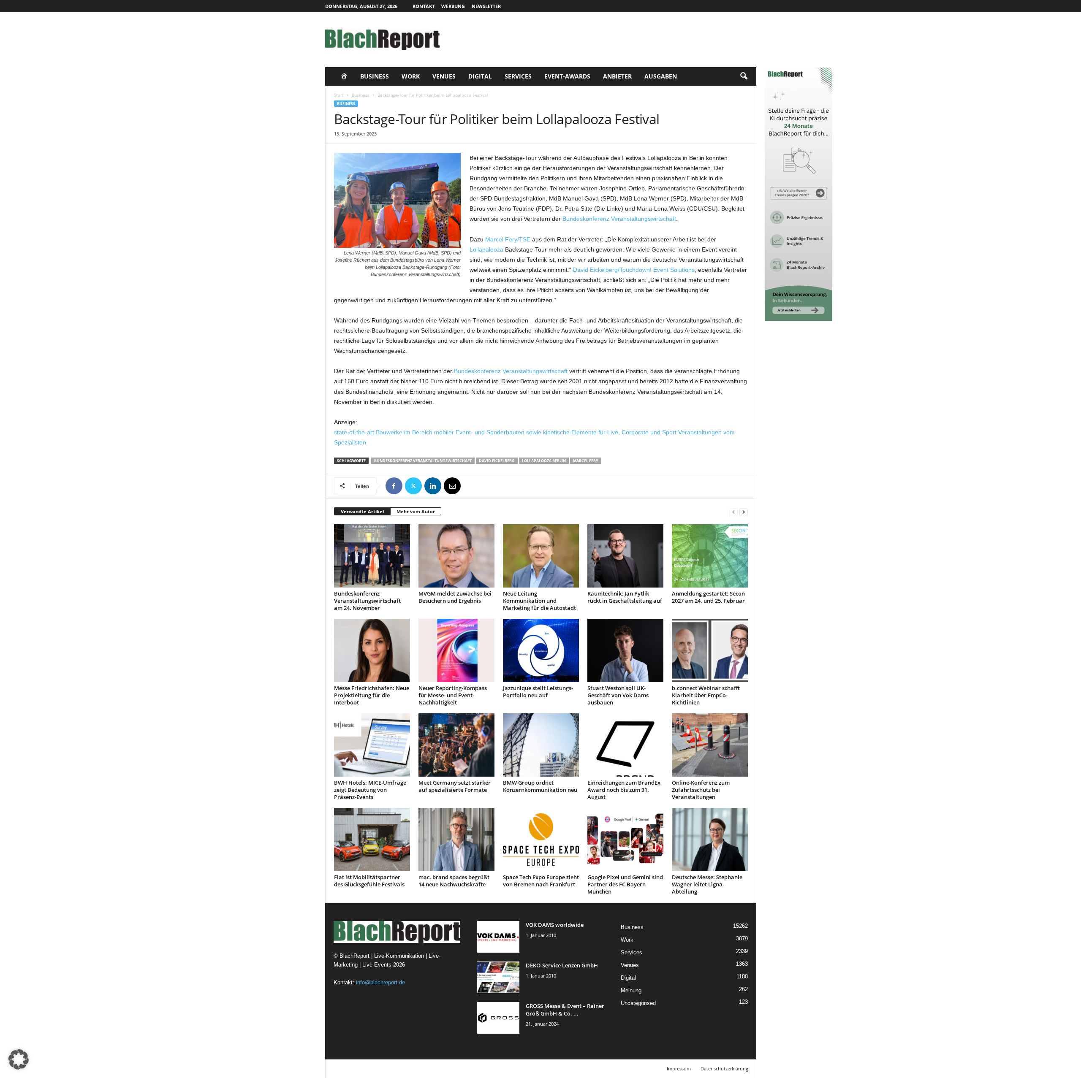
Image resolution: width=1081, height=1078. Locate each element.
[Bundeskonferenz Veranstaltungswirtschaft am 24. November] (372, 556)
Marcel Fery (585, 460)
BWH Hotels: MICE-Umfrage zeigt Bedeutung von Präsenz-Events (370, 790)
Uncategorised (638, 1003)
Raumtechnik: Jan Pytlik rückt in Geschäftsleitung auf (624, 597)
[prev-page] (733, 511)
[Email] (452, 485)
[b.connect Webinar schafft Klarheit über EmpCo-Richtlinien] (710, 650)
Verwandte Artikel (362, 511)
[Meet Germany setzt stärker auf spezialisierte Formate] (456, 745)
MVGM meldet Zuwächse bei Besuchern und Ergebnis (455, 597)
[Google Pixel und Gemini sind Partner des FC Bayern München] (625, 839)
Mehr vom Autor (416, 511)
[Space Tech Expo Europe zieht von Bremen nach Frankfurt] (541, 839)
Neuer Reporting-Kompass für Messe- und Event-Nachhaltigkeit (452, 695)
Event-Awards (567, 76)
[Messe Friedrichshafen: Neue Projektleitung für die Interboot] (372, 650)
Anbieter (617, 76)
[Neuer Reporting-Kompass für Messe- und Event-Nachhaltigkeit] (456, 650)
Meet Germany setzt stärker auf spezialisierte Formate (454, 786)
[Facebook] (394, 485)
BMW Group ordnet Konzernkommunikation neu (540, 786)
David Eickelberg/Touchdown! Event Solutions (634, 269)
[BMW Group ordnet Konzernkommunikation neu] (541, 745)
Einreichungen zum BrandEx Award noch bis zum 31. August (623, 790)
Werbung (453, 6)
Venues (444, 76)
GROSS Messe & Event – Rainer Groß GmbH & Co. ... (565, 1009)
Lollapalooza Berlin (544, 460)
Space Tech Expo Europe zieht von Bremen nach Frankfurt (541, 880)
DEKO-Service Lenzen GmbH (562, 965)
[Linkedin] (432, 485)
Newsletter (486, 6)
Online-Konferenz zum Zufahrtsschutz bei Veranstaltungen (701, 790)
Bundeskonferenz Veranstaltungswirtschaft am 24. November (367, 601)
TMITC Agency (404, 1068)
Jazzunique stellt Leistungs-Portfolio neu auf (538, 691)
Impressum (679, 1068)
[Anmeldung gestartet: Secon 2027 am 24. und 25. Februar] (710, 556)
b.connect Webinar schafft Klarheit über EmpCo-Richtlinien (706, 695)
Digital (480, 76)
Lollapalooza (486, 249)
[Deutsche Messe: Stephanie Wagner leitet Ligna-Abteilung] (710, 839)
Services (518, 76)
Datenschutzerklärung (724, 1068)
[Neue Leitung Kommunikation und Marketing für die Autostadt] (541, 556)
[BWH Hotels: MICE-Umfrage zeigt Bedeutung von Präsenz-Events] (372, 745)
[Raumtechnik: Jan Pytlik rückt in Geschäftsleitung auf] (625, 556)
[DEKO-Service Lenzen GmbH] (498, 977)
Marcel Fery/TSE (507, 239)
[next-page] (743, 511)
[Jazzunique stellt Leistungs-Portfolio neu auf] (541, 650)
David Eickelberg (497, 460)
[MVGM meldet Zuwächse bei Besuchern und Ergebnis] (456, 556)
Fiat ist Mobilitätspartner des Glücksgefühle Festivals (369, 880)
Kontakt (424, 6)
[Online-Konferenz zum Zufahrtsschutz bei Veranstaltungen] (710, 745)
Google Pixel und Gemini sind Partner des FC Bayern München (625, 884)
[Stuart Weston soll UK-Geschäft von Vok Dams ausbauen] (625, 650)
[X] (413, 485)
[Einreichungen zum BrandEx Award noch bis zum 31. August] (625, 745)
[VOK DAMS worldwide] (498, 937)
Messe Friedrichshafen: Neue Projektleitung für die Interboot (371, 695)
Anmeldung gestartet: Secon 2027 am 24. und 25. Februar (708, 597)
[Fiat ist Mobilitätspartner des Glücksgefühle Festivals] (372, 839)
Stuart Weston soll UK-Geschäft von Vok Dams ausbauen (618, 695)
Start (339, 95)
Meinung (631, 990)
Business (374, 76)
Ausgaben (660, 76)
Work (411, 76)
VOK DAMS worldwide (555, 925)
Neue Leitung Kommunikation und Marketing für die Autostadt (539, 601)
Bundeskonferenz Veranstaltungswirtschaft (619, 218)
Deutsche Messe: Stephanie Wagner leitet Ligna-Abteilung (707, 884)
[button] (743, 76)
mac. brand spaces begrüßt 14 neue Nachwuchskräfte (453, 880)
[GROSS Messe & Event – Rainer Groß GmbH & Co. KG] (498, 1018)
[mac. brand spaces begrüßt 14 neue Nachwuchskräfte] (456, 839)
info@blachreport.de (380, 982)
